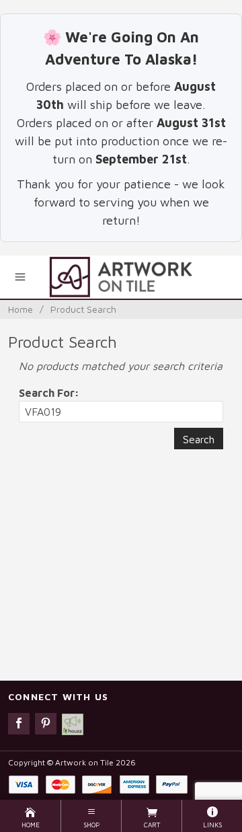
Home (20, 309)
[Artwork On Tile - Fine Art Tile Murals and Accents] (120, 277)
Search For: (49, 393)
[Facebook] (19, 723)
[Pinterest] (45, 723)
